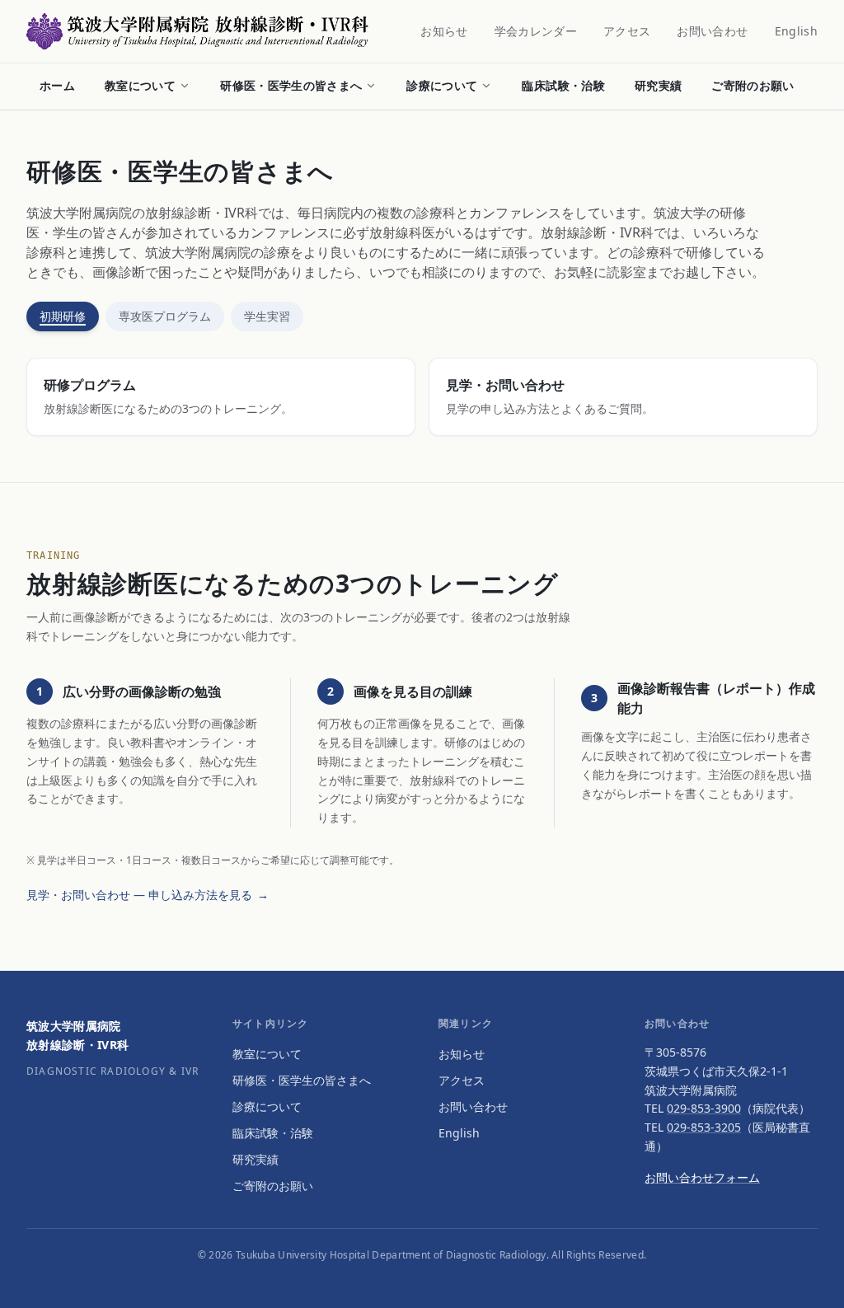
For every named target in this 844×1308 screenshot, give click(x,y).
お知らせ (443, 31)
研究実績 (658, 85)
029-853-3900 (704, 1108)
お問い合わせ (712, 31)
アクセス (626, 31)
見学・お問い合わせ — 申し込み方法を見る (147, 894)
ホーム (57, 85)
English (796, 31)
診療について (441, 85)
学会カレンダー (536, 31)
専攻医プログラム (165, 316)
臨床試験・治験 (563, 85)
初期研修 (63, 316)
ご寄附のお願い (752, 85)
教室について (140, 85)
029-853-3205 (704, 1127)
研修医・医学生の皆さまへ (291, 85)
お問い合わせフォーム (702, 1177)
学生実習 (267, 316)
